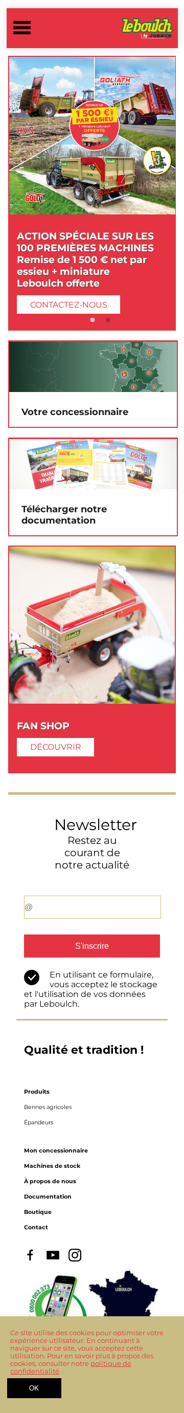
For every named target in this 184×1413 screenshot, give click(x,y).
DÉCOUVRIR (55, 747)
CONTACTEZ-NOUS (68, 305)
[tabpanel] (92, 193)
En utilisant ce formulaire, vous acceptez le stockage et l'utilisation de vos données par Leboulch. (90, 989)
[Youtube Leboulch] (53, 1259)
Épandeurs (38, 1122)
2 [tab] (108, 320)
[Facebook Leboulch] (30, 1259)
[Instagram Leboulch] (74, 1259)
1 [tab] (92, 320)
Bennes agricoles (48, 1107)
